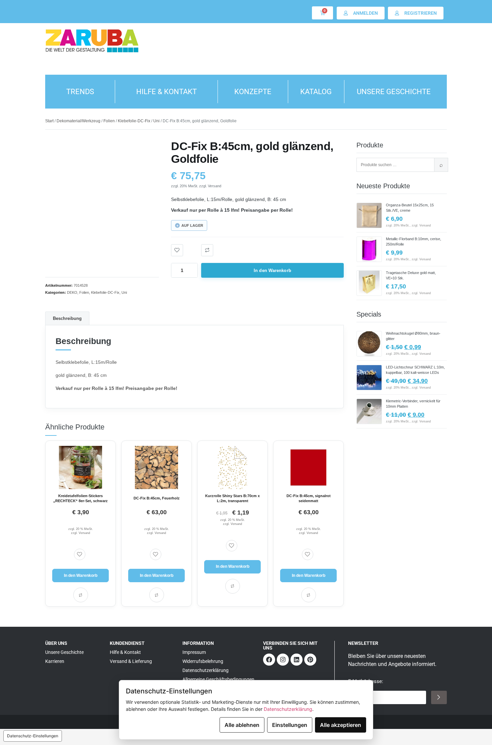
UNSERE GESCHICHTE (394, 91)
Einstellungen (289, 725)
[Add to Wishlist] (177, 250)
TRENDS (80, 91)
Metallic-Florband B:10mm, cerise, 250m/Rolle (413, 241)
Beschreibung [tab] (67, 318)
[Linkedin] (297, 660)
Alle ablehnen (242, 725)
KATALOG (316, 91)
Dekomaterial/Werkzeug (78, 121)
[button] (207, 250)
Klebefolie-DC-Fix (134, 121)
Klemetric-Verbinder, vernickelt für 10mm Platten (413, 403)
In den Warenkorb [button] (80, 575)
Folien (109, 121)
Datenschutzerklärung (288, 709)
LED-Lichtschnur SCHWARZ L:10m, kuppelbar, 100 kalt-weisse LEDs (415, 370)
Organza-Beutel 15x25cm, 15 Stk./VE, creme (410, 207)
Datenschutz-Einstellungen (32, 735)
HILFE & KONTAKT (166, 91)
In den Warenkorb (272, 270)
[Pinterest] (310, 660)
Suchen (441, 165)
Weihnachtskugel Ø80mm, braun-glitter (413, 336)
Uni (156, 121)
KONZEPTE (252, 91)
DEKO (72, 292)
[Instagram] (283, 660)
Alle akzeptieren (340, 725)
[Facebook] (269, 660)
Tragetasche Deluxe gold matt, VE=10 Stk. (411, 275)
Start (49, 121)
